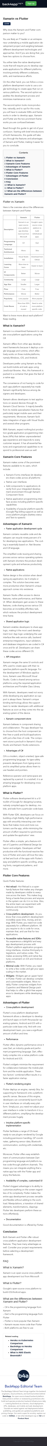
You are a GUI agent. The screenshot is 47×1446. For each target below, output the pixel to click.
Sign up (31, 3)
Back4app (7, 1396)
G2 (40, 1416)
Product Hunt (23, 1418)
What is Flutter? (13, 170)
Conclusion (11, 179)
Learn (6, 24)
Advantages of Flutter (16, 176)
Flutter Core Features (16, 173)
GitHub (12, 1416)
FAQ (7, 182)
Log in (20, 3)
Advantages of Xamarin (17, 167)
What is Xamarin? (14, 160)
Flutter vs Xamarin (14, 157)
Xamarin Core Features (17, 163)
